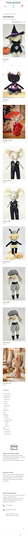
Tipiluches (8, 14)
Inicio (4, 14)
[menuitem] (5, 6)
